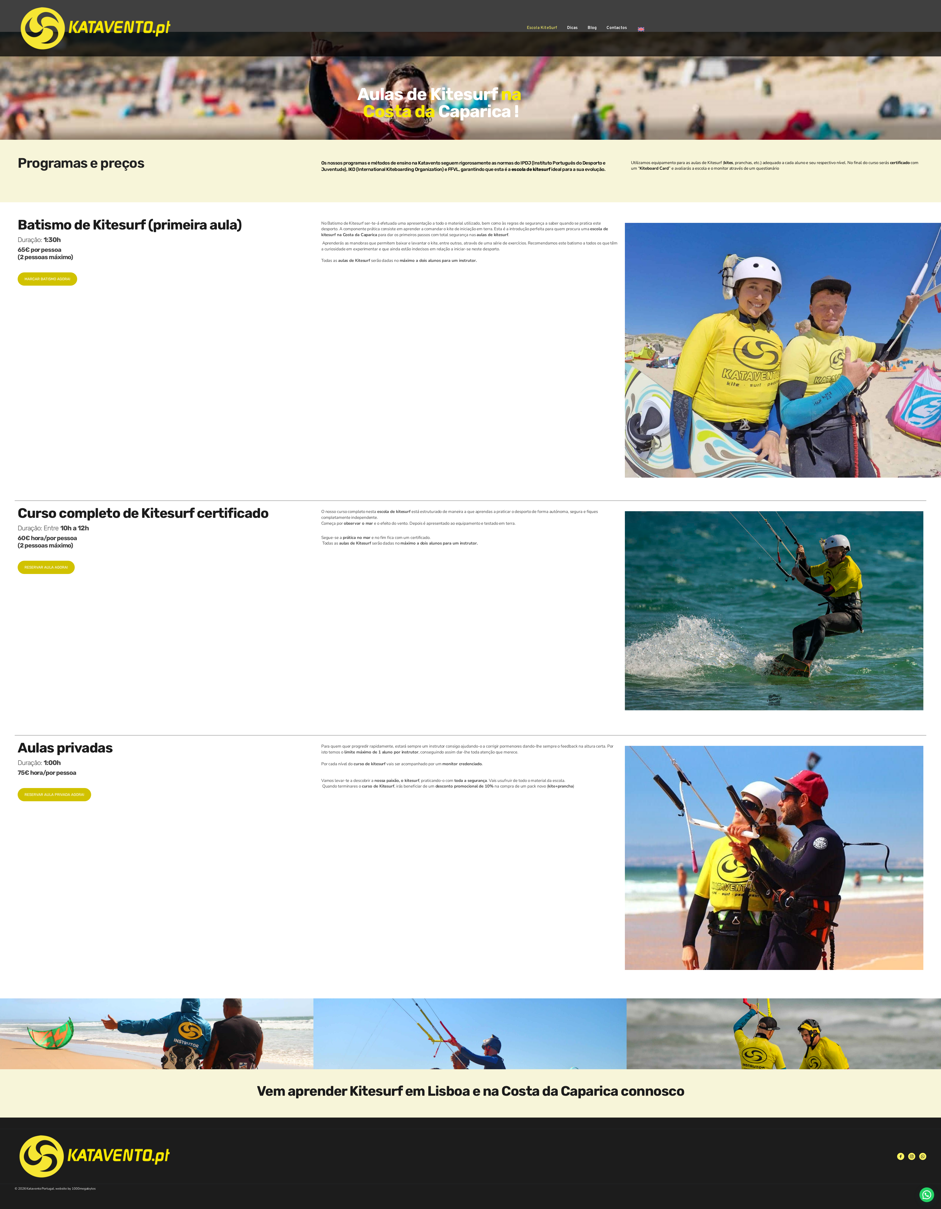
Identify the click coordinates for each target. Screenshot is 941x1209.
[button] (926, 1194)
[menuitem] (542, 28)
